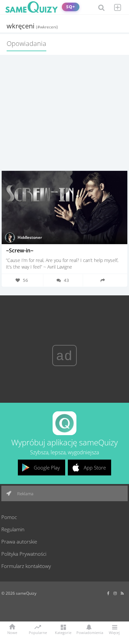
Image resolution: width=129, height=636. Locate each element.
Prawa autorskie (19, 541)
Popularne (38, 632)
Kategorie (63, 632)
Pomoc (9, 517)
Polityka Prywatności (23, 553)
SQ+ (70, 7)
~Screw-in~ (19, 250)
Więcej (114, 632)
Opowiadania (26, 43)
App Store (95, 467)
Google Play (47, 467)
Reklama (24, 494)
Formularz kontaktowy (26, 566)
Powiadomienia (88, 632)
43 (66, 280)
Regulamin (12, 529)
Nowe (12, 632)
